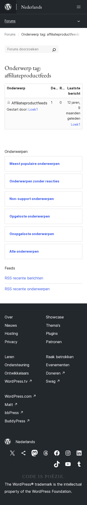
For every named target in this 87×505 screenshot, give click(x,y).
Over (9, 317)
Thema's (53, 325)
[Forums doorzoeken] (54, 49)
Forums (10, 21)
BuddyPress (17, 421)
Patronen (54, 341)
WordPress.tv (18, 381)
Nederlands (25, 441)
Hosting (11, 333)
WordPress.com (20, 396)
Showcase (55, 317)
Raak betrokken (60, 356)
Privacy (11, 341)
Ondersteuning (17, 365)
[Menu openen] (79, 7)
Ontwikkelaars (17, 373)
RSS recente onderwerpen (27, 289)
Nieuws (11, 325)
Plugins (52, 333)
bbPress (14, 412)
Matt (11, 404)
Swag (53, 381)
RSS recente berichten (24, 278)
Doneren (55, 373)
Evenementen (57, 365)
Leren (9, 356)
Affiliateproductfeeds (29, 103)
